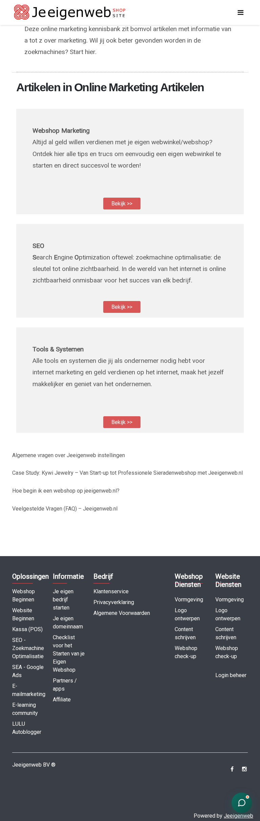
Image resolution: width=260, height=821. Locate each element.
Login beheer (230, 675)
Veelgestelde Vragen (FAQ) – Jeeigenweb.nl (64, 508)
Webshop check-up (186, 652)
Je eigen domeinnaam (68, 622)
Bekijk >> (121, 203)
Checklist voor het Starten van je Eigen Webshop (69, 653)
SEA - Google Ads (28, 671)
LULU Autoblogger (26, 728)
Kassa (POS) (27, 629)
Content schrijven (185, 633)
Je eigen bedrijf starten (63, 599)
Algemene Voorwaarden (121, 613)
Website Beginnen (23, 614)
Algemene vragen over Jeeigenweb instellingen (68, 455)
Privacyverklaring (113, 602)
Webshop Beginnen (23, 595)
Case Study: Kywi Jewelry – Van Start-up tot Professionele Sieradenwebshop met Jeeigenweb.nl (127, 473)
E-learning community (25, 709)
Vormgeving (189, 599)
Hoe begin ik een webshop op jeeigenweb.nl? (66, 491)
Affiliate (62, 699)
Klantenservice (111, 591)
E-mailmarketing (28, 690)
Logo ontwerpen (187, 614)
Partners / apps (65, 684)
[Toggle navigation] (240, 12)
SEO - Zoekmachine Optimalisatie (28, 648)
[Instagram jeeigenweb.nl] (244, 769)
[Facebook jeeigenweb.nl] (232, 769)
